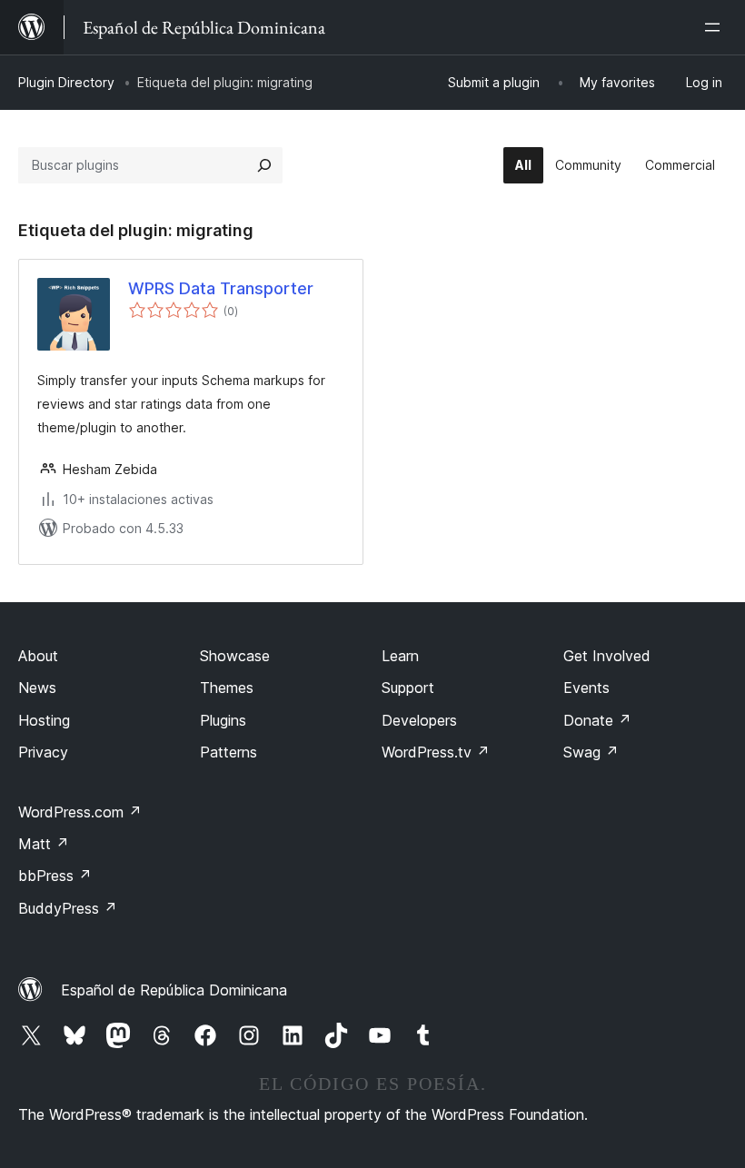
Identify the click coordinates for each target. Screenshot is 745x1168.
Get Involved (607, 656)
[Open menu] (716, 27)
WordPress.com (80, 812)
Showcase (235, 656)
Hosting (44, 720)
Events (586, 687)
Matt (43, 844)
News (37, 687)
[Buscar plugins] (264, 165)
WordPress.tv (436, 752)
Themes (226, 687)
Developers (419, 720)
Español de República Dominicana (174, 990)
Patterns (228, 752)
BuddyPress (67, 908)
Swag (591, 752)
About (38, 656)
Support (408, 687)
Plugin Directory (66, 82)
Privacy (43, 752)
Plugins (223, 720)
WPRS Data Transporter (220, 288)
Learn (400, 656)
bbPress (55, 875)
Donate (597, 720)
